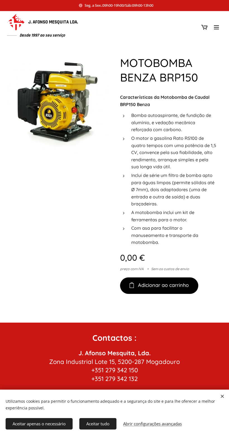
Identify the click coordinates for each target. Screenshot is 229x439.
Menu (216, 27)
